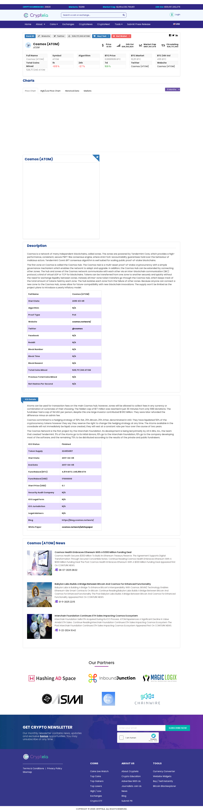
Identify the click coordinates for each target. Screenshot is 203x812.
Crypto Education (131, 776)
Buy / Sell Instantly (163, 781)
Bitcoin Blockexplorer (164, 786)
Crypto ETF (96, 800)
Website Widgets (162, 776)
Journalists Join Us (131, 786)
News (124, 791)
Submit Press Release (138, 24)
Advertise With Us (131, 781)
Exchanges (68, 24)
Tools (118, 24)
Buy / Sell (100, 36)
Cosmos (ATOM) (140, 66)
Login (177, 14)
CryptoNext (103, 24)
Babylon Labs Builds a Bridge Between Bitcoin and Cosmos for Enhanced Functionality (103, 584)
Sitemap (27, 772)
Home (28, 24)
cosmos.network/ (81, 321)
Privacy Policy (54, 768)
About (39, 24)
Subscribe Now (178, 728)
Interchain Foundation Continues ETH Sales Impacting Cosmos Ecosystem (96, 615)
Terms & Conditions (33, 768)
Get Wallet (122, 36)
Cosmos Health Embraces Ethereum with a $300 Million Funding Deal (93, 552)
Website (45, 36)
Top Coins (95, 776)
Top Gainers (96, 781)
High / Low (95, 791)
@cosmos (77, 328)
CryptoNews (86, 24)
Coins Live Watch (99, 771)
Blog (124, 796)
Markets (87, 90)
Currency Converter (164, 771)
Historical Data (72, 90)
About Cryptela (130, 771)
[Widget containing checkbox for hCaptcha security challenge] (138, 737)
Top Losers (96, 786)
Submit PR (127, 800)
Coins (53, 24)
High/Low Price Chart (50, 90)
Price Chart (30, 90)
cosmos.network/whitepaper (77, 527)
